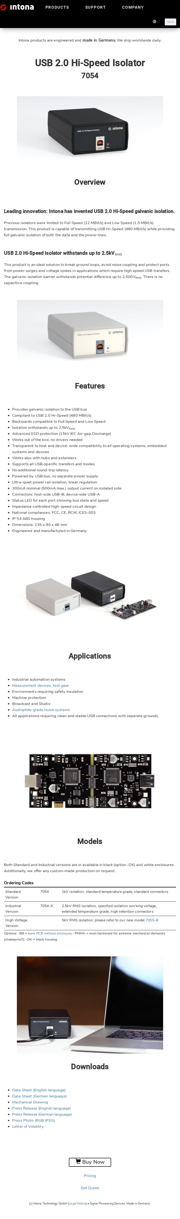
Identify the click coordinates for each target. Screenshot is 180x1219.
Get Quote (90, 1188)
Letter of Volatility (28, 1126)
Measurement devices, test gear (40, 685)
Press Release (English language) (41, 1108)
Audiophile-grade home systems (41, 709)
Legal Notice (77, 1203)
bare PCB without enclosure (49, 933)
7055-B (152, 920)
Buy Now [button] (93, 1162)
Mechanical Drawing (30, 1102)
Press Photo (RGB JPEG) (33, 1120)
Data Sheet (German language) (39, 1096)
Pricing (90, 1175)
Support (95, 7)
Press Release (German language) (42, 1114)
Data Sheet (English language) (39, 1090)
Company (133, 7)
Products (57, 7)
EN (169, 22)
